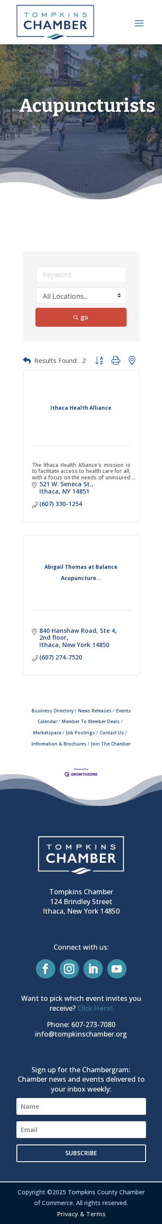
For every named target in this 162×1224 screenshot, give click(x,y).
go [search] (84, 317)
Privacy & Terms (81, 1214)
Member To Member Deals (91, 721)
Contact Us (112, 733)
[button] (139, 23)
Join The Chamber (110, 744)
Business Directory (52, 711)
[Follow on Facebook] (45, 969)
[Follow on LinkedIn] (93, 969)
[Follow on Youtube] (117, 969)
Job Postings (80, 733)
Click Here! (95, 1008)
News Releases (94, 711)
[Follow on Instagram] (69, 969)
